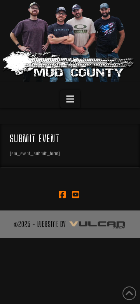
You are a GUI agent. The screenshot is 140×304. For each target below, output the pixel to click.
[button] (70, 99)
